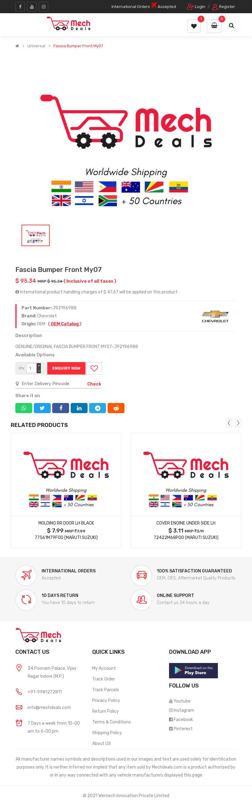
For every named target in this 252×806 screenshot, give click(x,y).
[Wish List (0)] (194, 26)
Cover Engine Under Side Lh (185, 523)
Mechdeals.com (167, 767)
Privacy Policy (106, 700)
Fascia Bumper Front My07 (78, 46)
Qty (21, 368)
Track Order (103, 679)
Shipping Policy (107, 732)
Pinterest (183, 728)
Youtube (182, 701)
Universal (36, 46)
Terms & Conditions (111, 722)
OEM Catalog (65, 324)
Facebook (183, 719)
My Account (104, 668)
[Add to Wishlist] (94, 368)
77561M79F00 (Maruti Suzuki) (66, 537)
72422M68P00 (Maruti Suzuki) (186, 537)
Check (94, 384)
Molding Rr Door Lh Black (66, 523)
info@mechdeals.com (49, 707)
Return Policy (105, 711)
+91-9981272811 (45, 692)
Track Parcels (105, 689)
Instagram (184, 710)
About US (101, 743)
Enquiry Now (66, 368)
